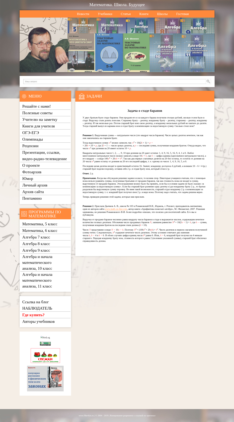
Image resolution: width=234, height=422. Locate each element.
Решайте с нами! (36, 106)
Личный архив (34, 185)
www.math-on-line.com (116, 209)
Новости (83, 14)
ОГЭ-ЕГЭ (30, 132)
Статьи (126, 14)
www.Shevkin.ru (86, 415)
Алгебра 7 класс (36, 237)
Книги (143, 14)
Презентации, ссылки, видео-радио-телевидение (44, 155)
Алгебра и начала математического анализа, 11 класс (37, 280)
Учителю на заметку (39, 119)
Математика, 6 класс (39, 230)
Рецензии (30, 146)
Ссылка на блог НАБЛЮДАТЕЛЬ (37, 305)
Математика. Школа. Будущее (117, 4)
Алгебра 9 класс (36, 250)
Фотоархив (31, 172)
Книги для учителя (38, 126)
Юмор (27, 178)
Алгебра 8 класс (36, 244)
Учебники (105, 14)
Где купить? (33, 315)
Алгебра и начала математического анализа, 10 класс (37, 262)
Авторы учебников (38, 321)
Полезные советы (37, 113)
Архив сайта (33, 192)
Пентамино (32, 198)
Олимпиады (32, 139)
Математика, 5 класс (39, 224)
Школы (162, 14)
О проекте (31, 165)
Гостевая (182, 14)
